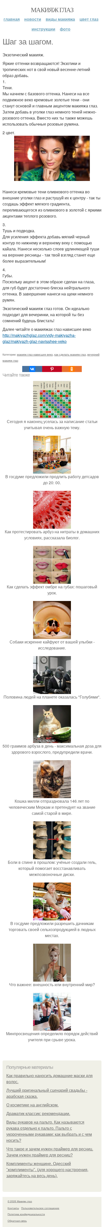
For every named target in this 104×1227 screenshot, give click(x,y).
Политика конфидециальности (26, 1214)
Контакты (13, 1208)
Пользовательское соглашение (40, 1208)
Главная (12, 19)
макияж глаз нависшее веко (35, 354)
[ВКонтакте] (32, 369)
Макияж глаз (52, 9)
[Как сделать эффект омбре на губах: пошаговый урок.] (52, 581)
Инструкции (43, 29)
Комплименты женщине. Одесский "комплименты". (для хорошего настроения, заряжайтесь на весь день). (47, 1170)
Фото (65, 29)
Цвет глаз (89, 19)
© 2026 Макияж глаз (20, 1201)
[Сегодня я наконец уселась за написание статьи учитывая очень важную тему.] (52, 415)
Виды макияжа (60, 19)
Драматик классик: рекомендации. (38, 1114)
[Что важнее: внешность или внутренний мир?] (52, 978)
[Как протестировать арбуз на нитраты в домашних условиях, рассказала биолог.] (52, 525)
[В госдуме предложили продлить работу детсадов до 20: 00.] (52, 470)
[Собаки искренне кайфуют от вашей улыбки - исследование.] (52, 636)
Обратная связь (17, 1220)
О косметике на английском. (32, 1105)
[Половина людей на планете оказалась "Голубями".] (52, 691)
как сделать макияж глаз (70, 354)
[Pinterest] (52, 369)
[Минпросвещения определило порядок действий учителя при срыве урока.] (52, 1027)
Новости (32, 19)
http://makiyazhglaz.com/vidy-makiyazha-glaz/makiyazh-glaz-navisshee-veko (39, 338)
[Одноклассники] (72, 369)
